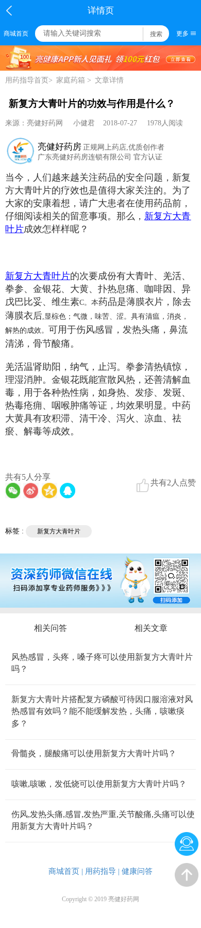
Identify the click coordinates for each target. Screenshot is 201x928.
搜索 (156, 34)
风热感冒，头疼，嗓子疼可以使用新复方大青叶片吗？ (102, 663)
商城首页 (16, 33)
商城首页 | (65, 871)
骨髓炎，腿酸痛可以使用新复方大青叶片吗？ (93, 753)
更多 (182, 33)
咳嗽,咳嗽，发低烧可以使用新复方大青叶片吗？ (99, 783)
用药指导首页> (29, 80)
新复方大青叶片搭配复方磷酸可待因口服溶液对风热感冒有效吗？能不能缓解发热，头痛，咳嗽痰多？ (102, 711)
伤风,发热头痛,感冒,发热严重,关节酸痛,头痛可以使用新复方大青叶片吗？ (103, 820)
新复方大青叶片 (58, 531)
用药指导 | (102, 871)
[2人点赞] (142, 485)
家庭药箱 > (73, 80)
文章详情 (109, 80)
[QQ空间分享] (49, 490)
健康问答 (137, 871)
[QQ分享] (67, 490)
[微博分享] (31, 490)
